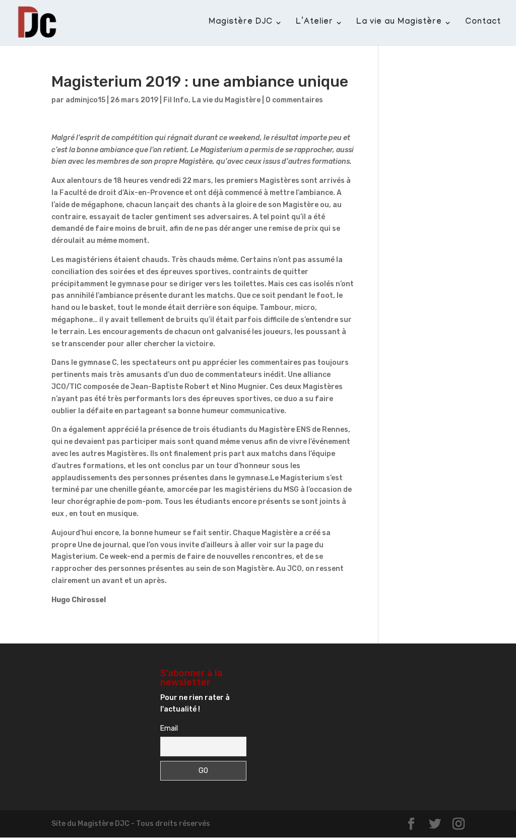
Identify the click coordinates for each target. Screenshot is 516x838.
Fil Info (175, 100)
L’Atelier (314, 23)
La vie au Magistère (399, 23)
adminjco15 (85, 100)
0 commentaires (294, 100)
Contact (483, 23)
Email (169, 728)
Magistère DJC (241, 23)
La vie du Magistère (226, 100)
